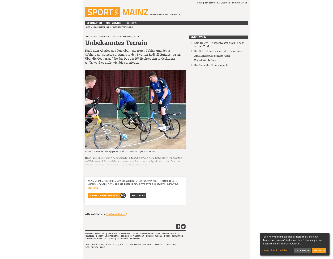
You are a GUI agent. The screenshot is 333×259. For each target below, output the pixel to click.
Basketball (100, 233)
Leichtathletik (112, 236)
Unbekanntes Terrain (123, 27)
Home (199, 3)
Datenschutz (223, 3)
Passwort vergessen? (164, 244)
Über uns (131, 23)
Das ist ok (319, 250)
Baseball (89, 233)
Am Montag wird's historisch (212, 55)
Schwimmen (177, 236)
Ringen (149, 236)
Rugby (167, 236)
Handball (90, 236)
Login (244, 3)
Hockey (99, 236)
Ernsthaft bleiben (205, 60)
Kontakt (236, 3)
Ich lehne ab (302, 250)
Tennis (111, 238)
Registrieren (92, 247)
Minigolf (125, 236)
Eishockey (112, 233)
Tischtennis (122, 238)
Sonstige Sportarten (96, 238)
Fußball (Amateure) (128, 233)
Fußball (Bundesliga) (150, 233)
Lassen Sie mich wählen (275, 250)
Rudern (158, 236)
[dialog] (295, 244)
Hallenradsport (101, 27)
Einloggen (138, 195)
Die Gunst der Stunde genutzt (212, 65)
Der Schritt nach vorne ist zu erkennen (218, 51)
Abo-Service (113, 23)
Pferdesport (137, 236)
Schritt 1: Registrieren (104, 195)
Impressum (210, 3)
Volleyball (135, 238)
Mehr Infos (93, 188)
